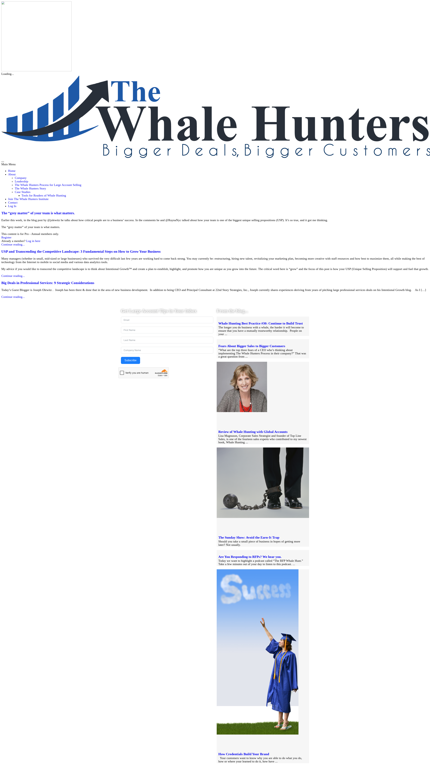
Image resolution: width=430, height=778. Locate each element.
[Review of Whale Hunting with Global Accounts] (242, 411)
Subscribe (130, 360)
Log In (12, 206)
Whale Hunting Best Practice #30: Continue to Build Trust (260, 323)
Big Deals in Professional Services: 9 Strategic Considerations (47, 283)
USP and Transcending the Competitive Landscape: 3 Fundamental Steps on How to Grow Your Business (81, 251)
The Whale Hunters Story (30, 188)
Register (6, 237)
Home (11, 170)
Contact (12, 202)
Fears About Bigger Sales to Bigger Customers (251, 346)
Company (21, 178)
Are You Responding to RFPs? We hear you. (250, 557)
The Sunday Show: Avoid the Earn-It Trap (248, 537)
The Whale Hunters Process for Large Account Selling (48, 185)
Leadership (21, 181)
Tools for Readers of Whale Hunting (44, 195)
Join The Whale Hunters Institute (28, 199)
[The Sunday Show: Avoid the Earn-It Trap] (263, 517)
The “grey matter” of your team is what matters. (38, 213)
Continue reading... (13, 244)
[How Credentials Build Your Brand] (257, 733)
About (12, 174)
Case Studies (22, 192)
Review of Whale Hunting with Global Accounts (253, 432)
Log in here (33, 241)
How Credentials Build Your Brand (243, 754)
